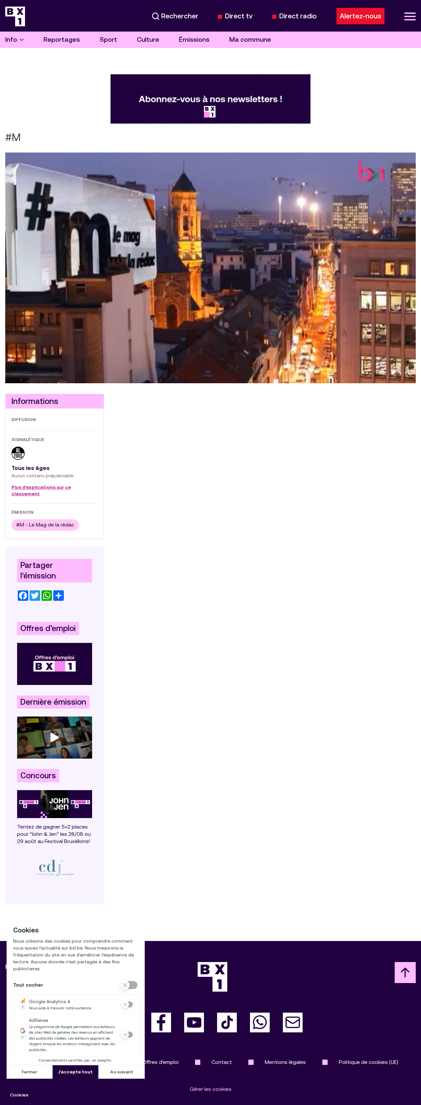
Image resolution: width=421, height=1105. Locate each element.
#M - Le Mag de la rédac (45, 525)
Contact (221, 1062)
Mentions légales (285, 1062)
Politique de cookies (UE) (368, 1062)
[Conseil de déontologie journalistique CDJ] (54, 868)
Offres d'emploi (161, 1062)
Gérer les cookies (211, 1089)
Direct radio (298, 16)
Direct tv (239, 16)
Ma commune (250, 39)
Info (11, 39)
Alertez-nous (360, 16)
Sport (108, 39)
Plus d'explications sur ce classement (41, 490)
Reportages (61, 39)
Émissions (194, 39)
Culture (148, 39)
